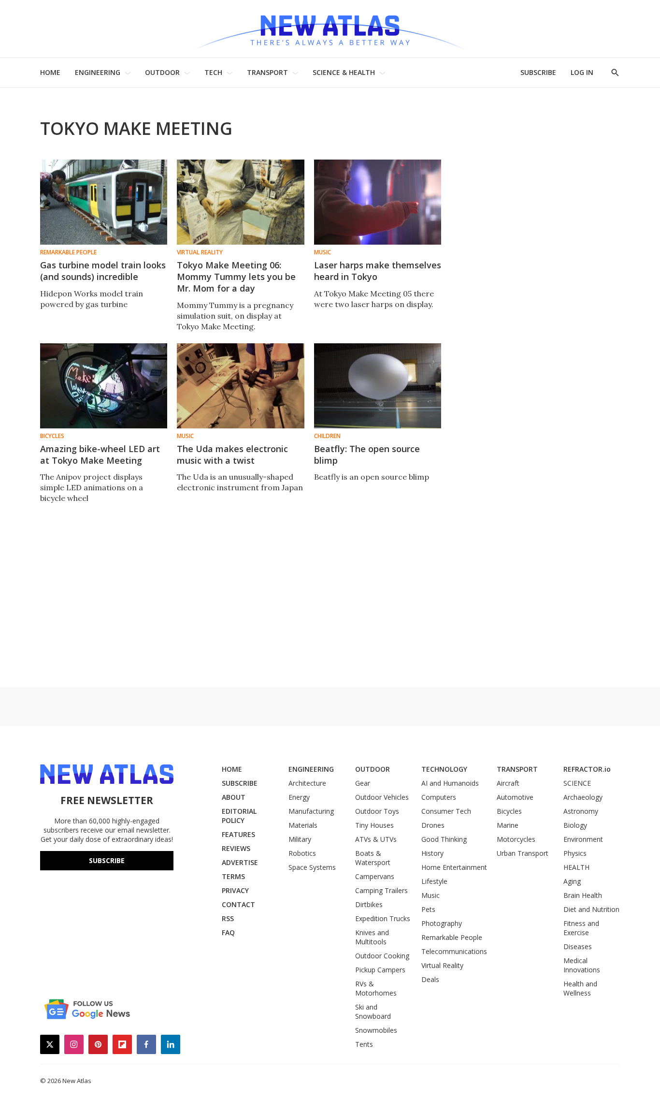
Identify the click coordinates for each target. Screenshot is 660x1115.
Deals (430, 979)
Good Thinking (444, 839)
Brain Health (582, 895)
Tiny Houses (374, 825)
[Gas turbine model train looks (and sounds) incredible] (103, 202)
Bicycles (52, 436)
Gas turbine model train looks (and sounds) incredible (103, 270)
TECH (213, 72)
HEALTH (576, 867)
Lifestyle (434, 881)
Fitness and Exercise (581, 928)
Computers (438, 797)
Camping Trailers (381, 890)
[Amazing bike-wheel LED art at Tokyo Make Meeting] (103, 385)
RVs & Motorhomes (376, 988)
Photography (441, 923)
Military (299, 839)
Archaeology (583, 797)
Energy (299, 797)
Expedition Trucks (382, 918)
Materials (302, 825)
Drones (433, 825)
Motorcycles (516, 839)
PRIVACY (235, 890)
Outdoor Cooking (382, 955)
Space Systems (312, 867)
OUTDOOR (162, 72)
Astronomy (580, 811)
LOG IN (582, 72)
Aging (572, 881)
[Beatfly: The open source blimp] (377, 385)
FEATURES (238, 834)
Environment (583, 839)
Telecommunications (454, 951)
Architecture (307, 783)
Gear (362, 783)
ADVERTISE (240, 862)
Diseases (577, 946)
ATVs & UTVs (376, 839)
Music (322, 252)
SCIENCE (577, 783)
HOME (50, 72)
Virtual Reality (200, 252)
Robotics (302, 853)
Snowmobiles (376, 1030)
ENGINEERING (97, 72)
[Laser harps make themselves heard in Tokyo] (377, 202)
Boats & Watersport (372, 858)
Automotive (515, 797)
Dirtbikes (369, 904)
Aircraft (508, 783)
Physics (575, 853)
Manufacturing (311, 811)
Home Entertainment (454, 867)
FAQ (228, 932)
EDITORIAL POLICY (239, 816)
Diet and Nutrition (591, 909)
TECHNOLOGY (444, 769)
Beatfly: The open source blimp (367, 454)
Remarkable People (68, 252)
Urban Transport (522, 853)
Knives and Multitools (372, 937)
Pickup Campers (380, 969)
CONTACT (238, 904)
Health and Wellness (580, 988)
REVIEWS (236, 848)
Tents (364, 1044)
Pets (428, 909)
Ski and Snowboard (373, 1011)
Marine (507, 825)
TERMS (233, 876)
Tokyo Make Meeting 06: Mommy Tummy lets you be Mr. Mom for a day (236, 276)
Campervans (374, 876)
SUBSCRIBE (538, 72)
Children (327, 436)
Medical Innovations (581, 965)
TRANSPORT (267, 72)
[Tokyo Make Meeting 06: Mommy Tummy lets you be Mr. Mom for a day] (240, 202)
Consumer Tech (446, 811)
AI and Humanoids (450, 783)
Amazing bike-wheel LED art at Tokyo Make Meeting (100, 454)
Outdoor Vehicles (382, 797)
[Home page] (330, 29)
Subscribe (107, 860)
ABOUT (233, 797)
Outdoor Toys (377, 811)
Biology (575, 825)
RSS (228, 918)
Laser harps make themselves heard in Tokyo (377, 270)
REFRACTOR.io (587, 769)
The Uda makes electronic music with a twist (232, 454)
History (432, 853)
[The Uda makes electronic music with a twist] (240, 385)
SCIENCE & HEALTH (344, 72)
